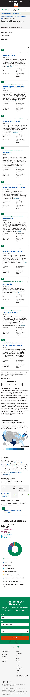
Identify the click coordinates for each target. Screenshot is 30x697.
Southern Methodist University (12, 345)
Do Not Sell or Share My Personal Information (22, 676)
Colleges (4, 656)
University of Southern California (13, 251)
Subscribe (15, 638)
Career (3, 487)
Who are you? (4, 628)
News (17, 658)
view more (9, 66)
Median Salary (14, 487)
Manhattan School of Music (11, 121)
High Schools (5, 659)
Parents (4, 661)
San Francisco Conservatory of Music (14, 187)
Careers (14, 27)
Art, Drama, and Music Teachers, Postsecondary (5, 495)
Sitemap (18, 665)
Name (2, 614)
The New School (8, 219)
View (16, 5)
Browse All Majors (9, 16)
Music (2, 18)
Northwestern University (10, 313)
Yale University (7, 153)
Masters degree (6, 35)
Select (3, 631)
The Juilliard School (9, 55)
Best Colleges (4, 27)
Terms (17, 670)
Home (2, 16)
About (10, 27)
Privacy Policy (19, 668)
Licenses (18, 673)
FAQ (17, 663)
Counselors (4, 654)
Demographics (20, 27)
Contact (18, 661)
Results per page (11, 381)
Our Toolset (19, 653)
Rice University (7, 284)
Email (2, 621)
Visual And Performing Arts (21, 16)
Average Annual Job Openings (22, 488)
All (2, 42)
